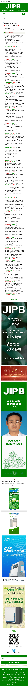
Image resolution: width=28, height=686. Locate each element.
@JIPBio (14, 652)
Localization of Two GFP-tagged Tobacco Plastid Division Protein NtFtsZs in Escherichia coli (13, 152)
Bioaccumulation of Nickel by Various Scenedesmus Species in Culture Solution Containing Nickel (14, 240)
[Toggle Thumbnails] (19, 28)
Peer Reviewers (5, 664)
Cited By (13, 47)
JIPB (4, 14)
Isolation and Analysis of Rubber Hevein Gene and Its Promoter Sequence (13, 165)
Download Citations (15, 28)
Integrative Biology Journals (6, 1)
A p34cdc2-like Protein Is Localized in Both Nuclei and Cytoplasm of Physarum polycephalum (14, 274)
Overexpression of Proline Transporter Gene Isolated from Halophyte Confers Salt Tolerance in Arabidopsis (14, 202)
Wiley (3, 658)
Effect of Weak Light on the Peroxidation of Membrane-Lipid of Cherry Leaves (13, 126)
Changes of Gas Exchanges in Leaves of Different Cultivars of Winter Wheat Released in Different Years (14, 112)
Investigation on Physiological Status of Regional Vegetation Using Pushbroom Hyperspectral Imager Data (14, 251)
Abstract (7, 46)
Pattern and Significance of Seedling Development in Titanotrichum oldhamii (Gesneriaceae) (14, 86)
